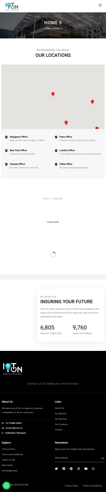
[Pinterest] (71, 468)
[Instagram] (78, 468)
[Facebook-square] (63, 468)
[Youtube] (85, 468)
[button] (6, 485)
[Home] (12, 368)
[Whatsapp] (93, 468)
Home (48, 28)
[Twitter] (56, 468)
